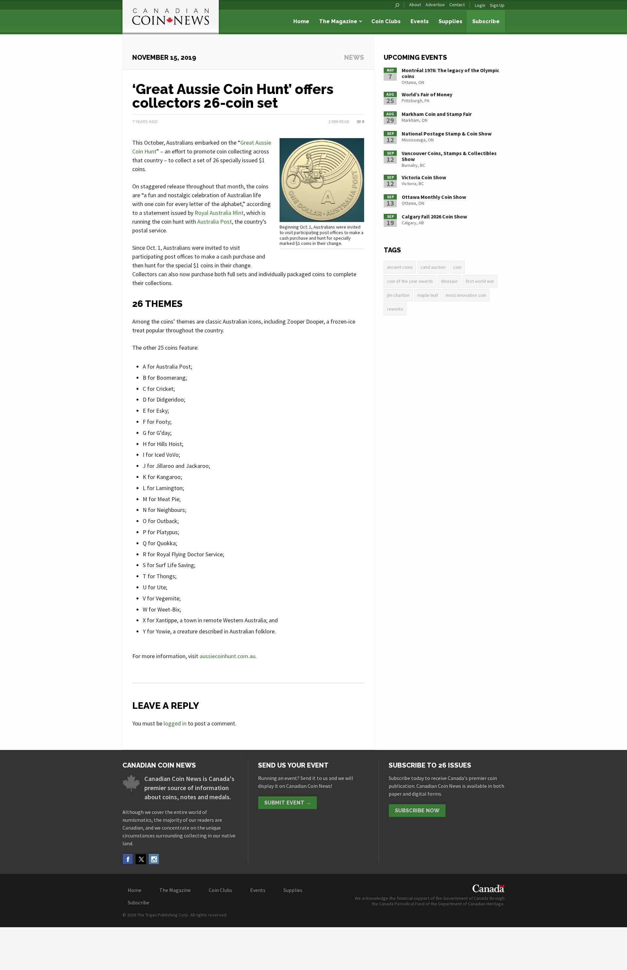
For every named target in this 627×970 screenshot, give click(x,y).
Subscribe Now (417, 810)
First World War (480, 281)
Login (480, 5)
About (415, 5)
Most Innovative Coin (466, 295)
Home (301, 21)
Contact (457, 5)
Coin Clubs (386, 21)
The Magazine (338, 21)
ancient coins (400, 267)
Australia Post (214, 221)
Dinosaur (449, 281)
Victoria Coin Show (424, 177)
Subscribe (486, 21)
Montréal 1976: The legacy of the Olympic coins (450, 73)
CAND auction (433, 267)
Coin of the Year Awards (410, 281)
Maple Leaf (427, 295)
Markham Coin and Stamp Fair (437, 114)
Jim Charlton (398, 295)
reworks (395, 309)
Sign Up (497, 5)
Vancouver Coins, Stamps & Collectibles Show (449, 156)
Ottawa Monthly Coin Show (434, 197)
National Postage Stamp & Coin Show (446, 133)
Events (419, 21)
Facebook (127, 859)
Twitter (141, 859)
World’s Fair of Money (427, 94)
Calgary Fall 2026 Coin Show (434, 216)
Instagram (154, 859)
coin (457, 267)
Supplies (450, 21)
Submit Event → (287, 803)
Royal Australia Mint (219, 212)
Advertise (435, 5)
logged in (175, 723)
